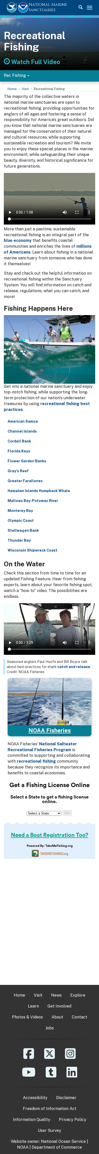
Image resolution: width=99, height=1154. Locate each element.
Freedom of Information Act (49, 1108)
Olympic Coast (21, 521)
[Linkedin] (71, 1075)
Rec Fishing (15, 75)
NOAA (22, 1147)
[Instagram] (70, 1057)
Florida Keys (19, 451)
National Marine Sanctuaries (48, 7)
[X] (49, 1057)
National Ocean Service (63, 1141)
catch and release (73, 667)
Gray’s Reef (18, 471)
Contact (79, 1017)
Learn (33, 1006)
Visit (25, 89)
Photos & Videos (27, 1017)
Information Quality (31, 1119)
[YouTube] (29, 1075)
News (56, 995)
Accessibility (35, 1097)
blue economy (17, 240)
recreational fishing (36, 761)
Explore (77, 995)
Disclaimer (66, 1097)
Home (12, 89)
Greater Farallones (25, 481)
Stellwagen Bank (23, 530)
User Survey (49, 1130)
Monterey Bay (20, 511)
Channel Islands (22, 431)
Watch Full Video (35, 61)
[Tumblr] (51, 1075)
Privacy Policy (72, 1119)
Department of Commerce (57, 1147)
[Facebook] (28, 1057)
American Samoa (23, 421)
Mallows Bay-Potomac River (33, 501)
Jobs (49, 1028)
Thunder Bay (19, 540)
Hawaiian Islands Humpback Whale (39, 491)
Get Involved (59, 1006)
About (57, 1017)
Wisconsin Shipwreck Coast (32, 550)
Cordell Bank (19, 441)
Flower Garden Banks (27, 461)
